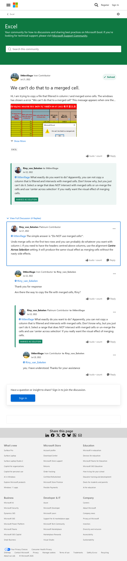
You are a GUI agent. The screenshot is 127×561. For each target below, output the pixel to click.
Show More (20, 141)
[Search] (96, 5)
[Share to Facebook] (52, 435)
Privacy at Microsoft (91, 518)
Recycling (105, 552)
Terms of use (64, 552)
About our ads (9, 556)
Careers (86, 502)
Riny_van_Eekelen (32, 168)
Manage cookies (49, 552)
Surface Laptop (10, 455)
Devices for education (91, 455)
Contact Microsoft (22, 552)
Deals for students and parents (95, 482)
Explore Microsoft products (14, 482)
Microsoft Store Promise (53, 482)
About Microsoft (89, 508)
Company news (89, 513)
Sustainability (88, 539)
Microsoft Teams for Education (95, 461)
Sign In (115, 4)
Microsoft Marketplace (52, 529)
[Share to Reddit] (63, 435)
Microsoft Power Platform (14, 524)
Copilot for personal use (13, 471)
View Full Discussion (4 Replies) (25, 218)
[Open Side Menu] (8, 4)
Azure (45, 502)
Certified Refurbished (52, 477)
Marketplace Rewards (52, 534)
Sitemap (7, 552)
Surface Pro (8, 450)
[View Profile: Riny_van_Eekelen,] (18, 170)
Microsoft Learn (49, 513)
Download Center (50, 455)
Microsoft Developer (51, 508)
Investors (86, 524)
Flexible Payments (50, 487)
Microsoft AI (9, 502)
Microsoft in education (92, 450)
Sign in (23, 398)
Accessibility (88, 534)
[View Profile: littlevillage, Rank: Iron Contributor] (15, 77)
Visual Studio (48, 539)
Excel (12, 14)
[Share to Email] (80, 435)
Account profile (49, 450)
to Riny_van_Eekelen (65, 271)
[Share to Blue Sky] (69, 435)
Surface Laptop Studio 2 (13, 461)
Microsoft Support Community (69, 35)
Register (105, 4)
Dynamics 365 (9, 513)
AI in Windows (9, 477)
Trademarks (78, 552)
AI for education (89, 487)
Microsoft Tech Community (54, 524)
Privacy (36, 552)
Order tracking (49, 471)
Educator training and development (97, 477)
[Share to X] (58, 435)
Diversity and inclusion (92, 529)
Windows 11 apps (11, 487)
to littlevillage (50, 168)
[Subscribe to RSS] (74, 435)
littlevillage (27, 75)
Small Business (10, 539)
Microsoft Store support (53, 461)
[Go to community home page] (15, 4)
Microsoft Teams (10, 529)
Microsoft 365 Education (93, 466)
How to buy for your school (93, 471)
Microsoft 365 (9, 518)
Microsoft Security (11, 508)
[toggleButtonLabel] (118, 14)
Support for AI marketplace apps (56, 518)
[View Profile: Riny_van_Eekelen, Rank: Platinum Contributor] (14, 228)
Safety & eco (92, 552)
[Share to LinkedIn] (47, 435)
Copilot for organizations (14, 466)
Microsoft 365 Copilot (12, 534)
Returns (46, 466)
